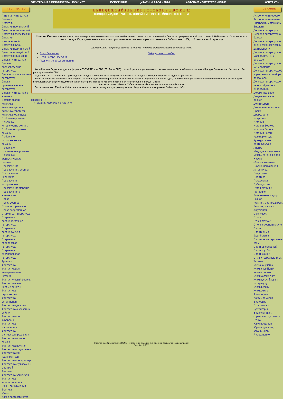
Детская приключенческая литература (12, 85)
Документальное (264, 92)
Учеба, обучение (264, 265)
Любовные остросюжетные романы (11, 140)
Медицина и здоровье (267, 151)
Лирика (258, 147)
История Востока (264, 125)
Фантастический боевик (16, 279)
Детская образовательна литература (11, 67)
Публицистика (262, 184)
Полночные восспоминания (57, 60)
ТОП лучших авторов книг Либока (51, 103)
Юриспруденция (263, 323)
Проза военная (11, 202)
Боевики (7, 19)
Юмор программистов (15, 397)
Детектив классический (16, 34)
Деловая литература (266, 30)
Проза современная (14, 210)
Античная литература (15, 15)
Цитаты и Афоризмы (154, 2)
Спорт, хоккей (262, 254)
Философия (261, 294)
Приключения (10, 166)
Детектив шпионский (14, 55)
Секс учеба (260, 213)
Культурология (262, 140)
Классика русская (12, 107)
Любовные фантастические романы (11, 159)
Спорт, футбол (262, 250)
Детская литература (14, 59)
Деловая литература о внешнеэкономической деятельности (267, 45)
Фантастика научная (14, 345)
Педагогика (260, 173)
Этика (257, 320)
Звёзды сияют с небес (161, 53)
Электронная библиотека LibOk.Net (57, 2)
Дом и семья (261, 103)
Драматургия (261, 114)
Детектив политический (16, 48)
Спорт (257, 228)
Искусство (260, 118)
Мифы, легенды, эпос (267, 155)
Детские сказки (11, 100)
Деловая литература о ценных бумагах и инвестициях (267, 85)
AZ (188, 10)
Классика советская (14, 111)
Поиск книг (118, 2)
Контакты (271, 2)
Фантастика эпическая (15, 375)
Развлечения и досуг (266, 195)
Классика (7, 103)
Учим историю (262, 272)
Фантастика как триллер (16, 360)
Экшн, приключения (14, 386)
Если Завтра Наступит (53, 57)
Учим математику (264, 276)
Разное (258, 199)
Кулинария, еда (263, 136)
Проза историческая (14, 206)
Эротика (7, 389)
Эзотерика (260, 301)
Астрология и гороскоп (267, 15)
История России (263, 133)
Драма (258, 111)
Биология (259, 26)
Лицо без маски (49, 53)
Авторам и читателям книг (206, 2)
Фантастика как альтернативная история (11, 272)
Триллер (7, 261)
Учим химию (261, 290)
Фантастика (9, 265)
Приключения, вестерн (15, 169)
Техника (258, 261)
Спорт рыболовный (265, 246)
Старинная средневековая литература (11, 254)
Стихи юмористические (268, 224)
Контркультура (262, 144)
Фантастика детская (14, 305)
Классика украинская (14, 114)
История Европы (264, 129)
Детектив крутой (11, 45)
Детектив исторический (16, 30)
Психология (261, 180)
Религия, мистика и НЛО (268, 202)
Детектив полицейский (15, 52)
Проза (5, 199)
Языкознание (262, 334)
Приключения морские (15, 188)
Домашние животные (267, 107)
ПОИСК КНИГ (39, 100)
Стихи (257, 217)
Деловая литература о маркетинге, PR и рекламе (267, 56)
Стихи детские (262, 221)
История (259, 122)
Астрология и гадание (267, 19)
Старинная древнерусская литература (11, 232)
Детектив (7, 23)
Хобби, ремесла (263, 298)
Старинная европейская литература (9, 243)
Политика (259, 177)
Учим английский (264, 268)
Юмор (5, 393)
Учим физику (261, 287)
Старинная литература (16, 213)
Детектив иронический (15, 26)
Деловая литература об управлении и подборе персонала (268, 74)
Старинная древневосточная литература (12, 221)
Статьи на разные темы (268, 257)
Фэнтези (7, 371)
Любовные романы (13, 118)
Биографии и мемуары (267, 23)
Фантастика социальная (16, 349)
